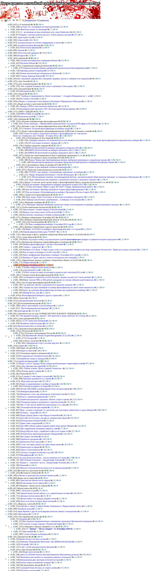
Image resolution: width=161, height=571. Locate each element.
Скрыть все (44, 20)
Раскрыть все (30, 20)
